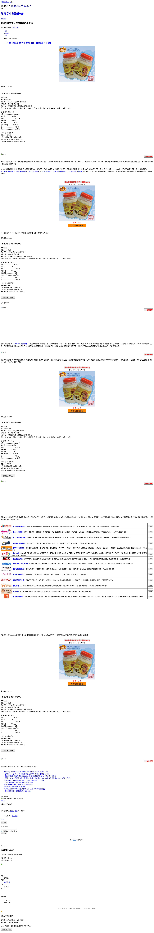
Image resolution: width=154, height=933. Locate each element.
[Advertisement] (77, 326)
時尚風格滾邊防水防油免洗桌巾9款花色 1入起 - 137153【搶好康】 (25, 789)
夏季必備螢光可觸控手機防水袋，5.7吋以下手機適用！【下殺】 (24, 780)
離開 (10, 929)
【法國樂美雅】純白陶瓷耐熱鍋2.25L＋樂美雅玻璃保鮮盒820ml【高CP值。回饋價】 (30, 776)
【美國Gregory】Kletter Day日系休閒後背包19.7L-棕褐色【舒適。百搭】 (26, 774)
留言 (16, 811)
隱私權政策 (87, 908)
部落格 (6, 33)
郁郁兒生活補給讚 (12, 13)
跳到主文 (3, 19)
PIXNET (64, 908)
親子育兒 (14, 816)
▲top (2, 819)
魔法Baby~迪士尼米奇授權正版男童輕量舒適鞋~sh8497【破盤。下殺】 (26, 772)
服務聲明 (94, 908)
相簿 (5, 31)
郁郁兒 (3, 800)
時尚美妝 (15, 27)
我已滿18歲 (4, 929)
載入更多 (3, 822)
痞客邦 (12, 811)
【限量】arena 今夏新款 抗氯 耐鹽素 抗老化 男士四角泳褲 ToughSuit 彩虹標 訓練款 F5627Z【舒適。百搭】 (37, 778)
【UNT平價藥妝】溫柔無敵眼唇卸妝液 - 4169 (18, 782)
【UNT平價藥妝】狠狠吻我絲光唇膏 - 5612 (17, 791)
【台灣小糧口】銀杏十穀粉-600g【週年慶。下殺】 (28, 43)
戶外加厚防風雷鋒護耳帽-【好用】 (15, 786)
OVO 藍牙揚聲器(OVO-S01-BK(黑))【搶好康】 (19, 784)
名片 (5, 35)
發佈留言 (3, 833)
